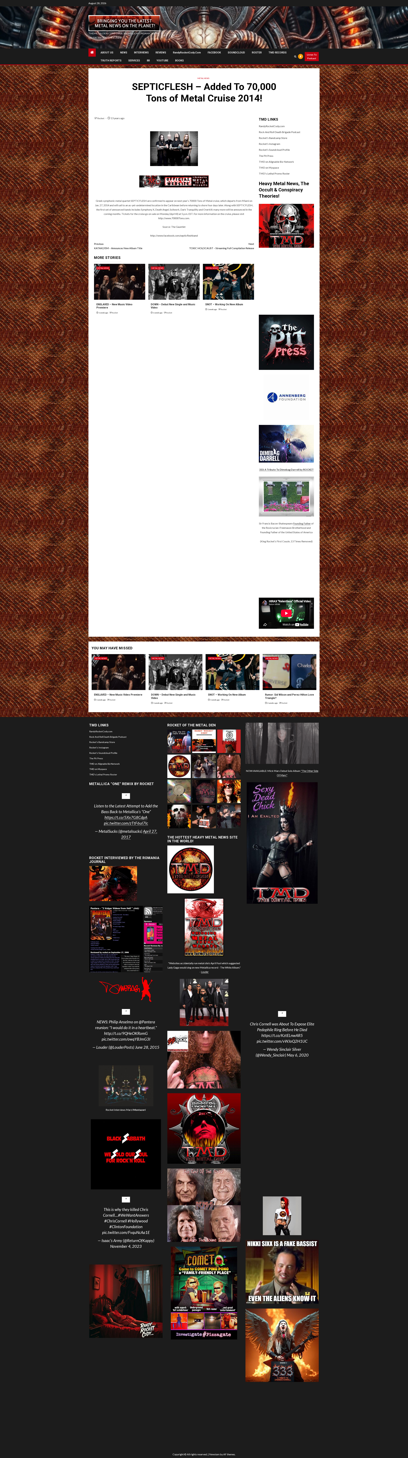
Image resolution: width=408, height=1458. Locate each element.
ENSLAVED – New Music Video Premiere (118, 694)
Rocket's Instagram (269, 143)
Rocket (101, 118)
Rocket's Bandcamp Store (273, 137)
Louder (205, 971)
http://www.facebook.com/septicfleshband (174, 235)
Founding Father (302, 523)
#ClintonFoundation (125, 1226)
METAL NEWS (203, 78)
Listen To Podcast (312, 56)
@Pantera (147, 1021)
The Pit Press (266, 155)
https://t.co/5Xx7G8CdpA (126, 817)
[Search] (295, 56)
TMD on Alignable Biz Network (276, 161)
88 (148, 60)
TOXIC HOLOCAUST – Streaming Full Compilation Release (221, 246)
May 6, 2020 (298, 1055)
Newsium (214, 1454)
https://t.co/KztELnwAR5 (282, 1035)
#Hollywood (138, 1220)
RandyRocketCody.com (187, 52)
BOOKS (179, 60)
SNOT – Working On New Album (224, 304)
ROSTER (257, 52)
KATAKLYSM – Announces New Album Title (118, 246)
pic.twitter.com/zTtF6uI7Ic (126, 823)
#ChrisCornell (115, 1220)
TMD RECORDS (278, 52)
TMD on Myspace (269, 167)
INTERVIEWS (141, 52)
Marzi (136, 1109)
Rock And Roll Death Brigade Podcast (279, 132)
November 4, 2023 (126, 1246)
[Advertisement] (286, 570)
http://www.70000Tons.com (173, 218)
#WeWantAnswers (133, 1215)
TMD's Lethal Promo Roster (274, 173)
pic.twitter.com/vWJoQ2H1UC (282, 1041)
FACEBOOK (214, 52)
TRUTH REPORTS (111, 60)
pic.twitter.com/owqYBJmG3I (126, 1039)
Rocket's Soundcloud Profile (274, 149)
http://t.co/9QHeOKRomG (126, 1033)
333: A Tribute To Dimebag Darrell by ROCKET (286, 469)
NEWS (123, 52)
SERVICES (134, 60)
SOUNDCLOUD (236, 52)
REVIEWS (161, 52)
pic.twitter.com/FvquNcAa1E (126, 1232)
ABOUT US (107, 52)
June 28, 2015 (147, 1047)
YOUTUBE (162, 60)
